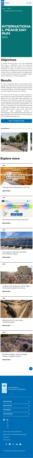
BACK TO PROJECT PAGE (16, 121)
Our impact (7, 410)
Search (28, 3)
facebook (6, 444)
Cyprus (7, 3)
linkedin (17, 444)
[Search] (8, 423)
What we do (7, 406)
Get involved (8, 414)
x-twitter (13, 444)
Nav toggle (30, 3)
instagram (10, 444)
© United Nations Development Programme (14, 451)
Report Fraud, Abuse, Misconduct (12, 432)
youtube (20, 444)
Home (3, 8)
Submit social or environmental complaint (14, 434)
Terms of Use (6, 440)
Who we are (7, 401)
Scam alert (6, 437)
